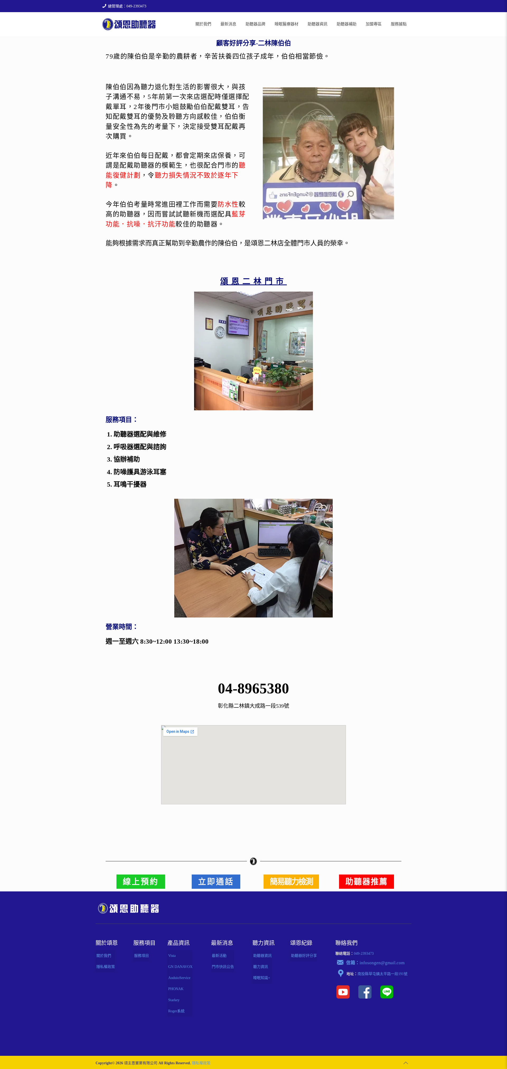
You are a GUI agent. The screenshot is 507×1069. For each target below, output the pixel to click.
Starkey (174, 1000)
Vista (172, 956)
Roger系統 (176, 1011)
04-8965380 (253, 688)
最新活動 (219, 956)
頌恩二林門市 (253, 281)
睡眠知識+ (261, 978)
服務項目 (141, 956)
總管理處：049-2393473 (127, 6)
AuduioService (179, 978)
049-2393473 (364, 954)
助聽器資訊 (262, 956)
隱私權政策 (105, 967)
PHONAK (176, 989)
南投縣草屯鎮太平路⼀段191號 (382, 974)
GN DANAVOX (180, 967)
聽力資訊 (260, 967)
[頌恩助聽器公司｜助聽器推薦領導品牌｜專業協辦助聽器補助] (129, 24)
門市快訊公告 (223, 967)
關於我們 (103, 956)
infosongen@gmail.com (382, 962)
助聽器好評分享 (304, 956)
